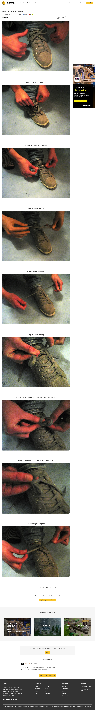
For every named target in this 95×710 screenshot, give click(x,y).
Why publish (65, 686)
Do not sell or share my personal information (62, 706)
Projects (22, 3)
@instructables (87, 686)
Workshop (37, 689)
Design (37, 691)
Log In (82, 3)
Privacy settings (44, 706)
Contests (29, 3)
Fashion (19, 14)
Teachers (37, 3)
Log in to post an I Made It (47, 600)
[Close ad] (93, 65)
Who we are (65, 696)
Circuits (37, 686)
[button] (68, 17)
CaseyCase (28, 664)
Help (63, 691)
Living (46, 689)
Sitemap (64, 693)
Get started (65, 689)
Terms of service (22, 706)
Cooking (47, 686)
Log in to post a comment (47, 675)
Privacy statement (33, 706)
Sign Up (89, 3)
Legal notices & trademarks (83, 706)
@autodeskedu (87, 690)
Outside (47, 691)
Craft (13, 14)
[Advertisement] (84, 86)
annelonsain (6, 14)
